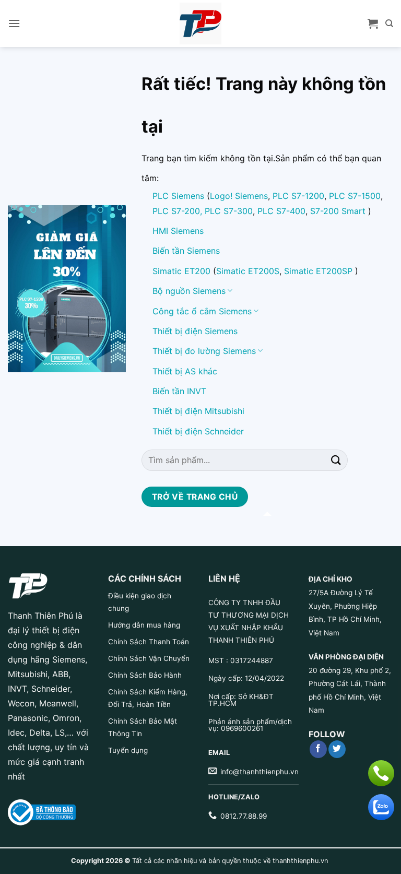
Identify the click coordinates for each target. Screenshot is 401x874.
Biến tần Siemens (186, 250)
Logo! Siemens (239, 196)
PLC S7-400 (281, 211)
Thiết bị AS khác (184, 371)
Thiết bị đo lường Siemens (204, 351)
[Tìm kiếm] (389, 23)
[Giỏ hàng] (373, 23)
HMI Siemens (178, 231)
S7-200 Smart (337, 211)
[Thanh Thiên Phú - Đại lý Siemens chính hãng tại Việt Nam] (200, 23)
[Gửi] (336, 460)
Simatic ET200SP (318, 271)
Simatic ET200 (181, 271)
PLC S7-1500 (355, 196)
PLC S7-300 (229, 211)
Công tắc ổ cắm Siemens (202, 311)
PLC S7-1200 (298, 196)
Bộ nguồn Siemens (189, 291)
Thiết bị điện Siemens (195, 331)
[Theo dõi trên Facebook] (318, 749)
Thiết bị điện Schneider (198, 431)
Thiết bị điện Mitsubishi (198, 411)
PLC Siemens (178, 196)
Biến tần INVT (179, 391)
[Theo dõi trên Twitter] (337, 749)
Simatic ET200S (247, 271)
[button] (14, 23)
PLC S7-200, (178, 211)
